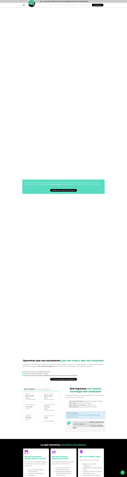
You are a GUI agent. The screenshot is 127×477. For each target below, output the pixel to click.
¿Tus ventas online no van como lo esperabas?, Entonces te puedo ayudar (65, 1)
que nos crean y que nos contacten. (63, 360)
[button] (24, 5)
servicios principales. (63, 444)
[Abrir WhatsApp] (123, 473)
